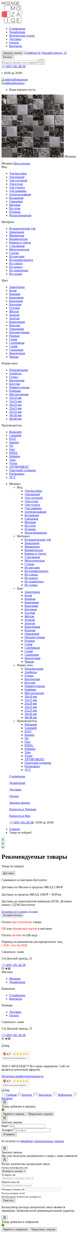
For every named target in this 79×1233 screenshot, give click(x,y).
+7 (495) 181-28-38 (14, 66)
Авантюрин (17, 287)
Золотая (14, 318)
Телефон (8, 1130)
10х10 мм (15, 397)
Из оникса (16, 266)
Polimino (14, 456)
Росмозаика (16, 473)
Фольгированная (20, 215)
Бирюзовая (16, 297)
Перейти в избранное (15, 1229)
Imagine (14, 442)
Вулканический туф (22, 228)
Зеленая (14, 315)
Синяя (13, 346)
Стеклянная (17, 246)
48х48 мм (15, 418)
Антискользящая (20, 194)
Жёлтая (14, 311)
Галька (13, 377)
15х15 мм (15, 401)
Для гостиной (18, 180)
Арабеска (15, 373)
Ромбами (15, 390)
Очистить (8, 1200)
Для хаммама (17, 191)
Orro (12, 449)
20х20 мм (15, 404)
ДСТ (12, 477)
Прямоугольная (19, 387)
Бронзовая (16, 301)
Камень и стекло (20, 242)
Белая (12, 290)
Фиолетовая (17, 353)
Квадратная (16, 380)
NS (11, 445)
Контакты (15, 46)
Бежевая (14, 294)
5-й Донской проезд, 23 (51, 52)
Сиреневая (16, 349)
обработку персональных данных (42, 1141)
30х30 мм (15, 415)
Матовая (14, 205)
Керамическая (18, 239)
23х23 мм (15, 408)
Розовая (14, 335)
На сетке (15, 208)
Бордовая (15, 304)
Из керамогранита (21, 260)
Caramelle (15, 435)
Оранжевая (16, 328)
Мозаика (15, 978)
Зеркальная (16, 232)
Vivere (13, 463)
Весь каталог (22, 163)
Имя (5, 1126)
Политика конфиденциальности (23, 1076)
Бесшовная (16, 198)
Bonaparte (15, 432)
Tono (12, 459)
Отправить (9, 1134)
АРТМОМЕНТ (19, 466)
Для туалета (17, 187)
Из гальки (15, 273)
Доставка (15, 39)
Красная (14, 325)
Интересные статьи (22, 35)
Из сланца (15, 263)
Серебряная (16, 342)
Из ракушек (17, 256)
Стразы (14, 253)
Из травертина (18, 270)
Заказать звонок (12, 53)
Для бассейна (18, 173)
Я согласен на (33, 1141)
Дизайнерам (17, 32)
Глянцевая (16, 201)
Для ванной (17, 177)
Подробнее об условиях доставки (20, 911)
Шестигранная (18, 394)
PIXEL (13, 452)
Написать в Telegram (22, 809)
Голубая (14, 308)
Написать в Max (19, 815)
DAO (12, 439)
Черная (13, 356)
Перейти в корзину (14, 1114)
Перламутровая (19, 332)
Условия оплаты (12, 915)
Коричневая (17, 322)
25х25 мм (15, 411)
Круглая (14, 383)
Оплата (14, 42)
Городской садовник (22, 470)
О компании (17, 28)
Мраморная (16, 235)
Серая (13, 339)
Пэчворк (15, 211)
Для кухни (16, 184)
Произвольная (18, 370)
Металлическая (19, 249)
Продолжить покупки (40, 1114)
